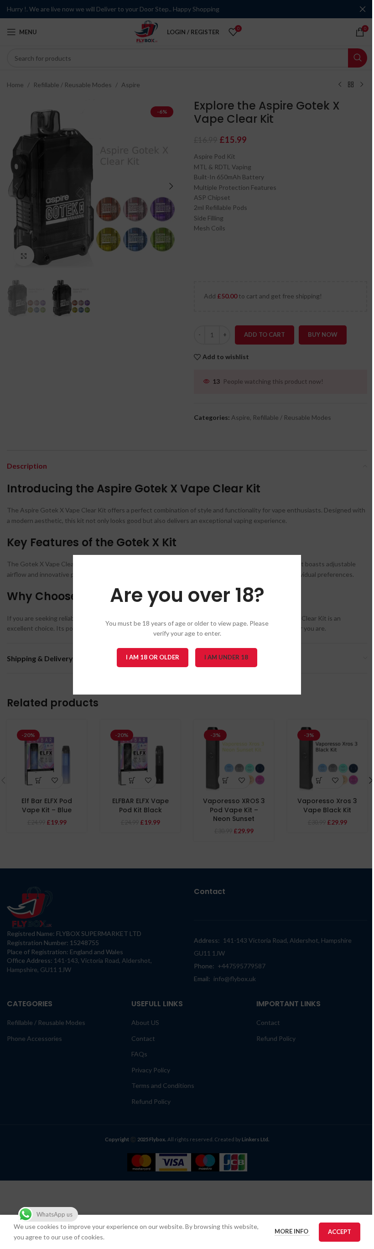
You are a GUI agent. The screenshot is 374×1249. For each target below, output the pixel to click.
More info (292, 1231)
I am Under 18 (226, 656)
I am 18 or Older (152, 656)
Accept (339, 1231)
